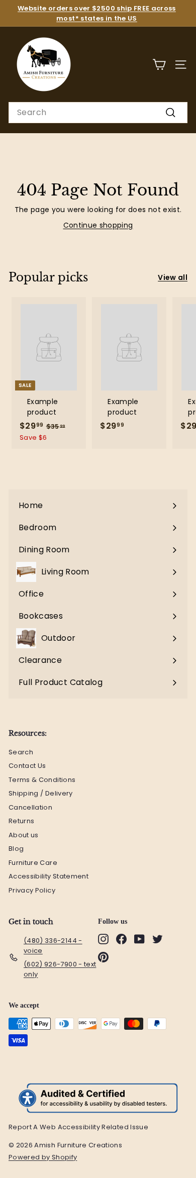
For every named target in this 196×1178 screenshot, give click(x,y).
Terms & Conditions (42, 779)
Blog (16, 848)
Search (21, 752)
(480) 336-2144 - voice (53, 945)
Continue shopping (98, 225)
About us (24, 835)
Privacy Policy (32, 890)
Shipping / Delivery (41, 793)
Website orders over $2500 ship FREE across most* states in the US (97, 13)
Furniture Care (33, 862)
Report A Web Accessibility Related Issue (78, 1127)
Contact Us (27, 765)
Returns (21, 821)
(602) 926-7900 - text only (60, 969)
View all (172, 277)
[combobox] (98, 112)
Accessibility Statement (48, 876)
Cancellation (30, 807)
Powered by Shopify (48, 1157)
